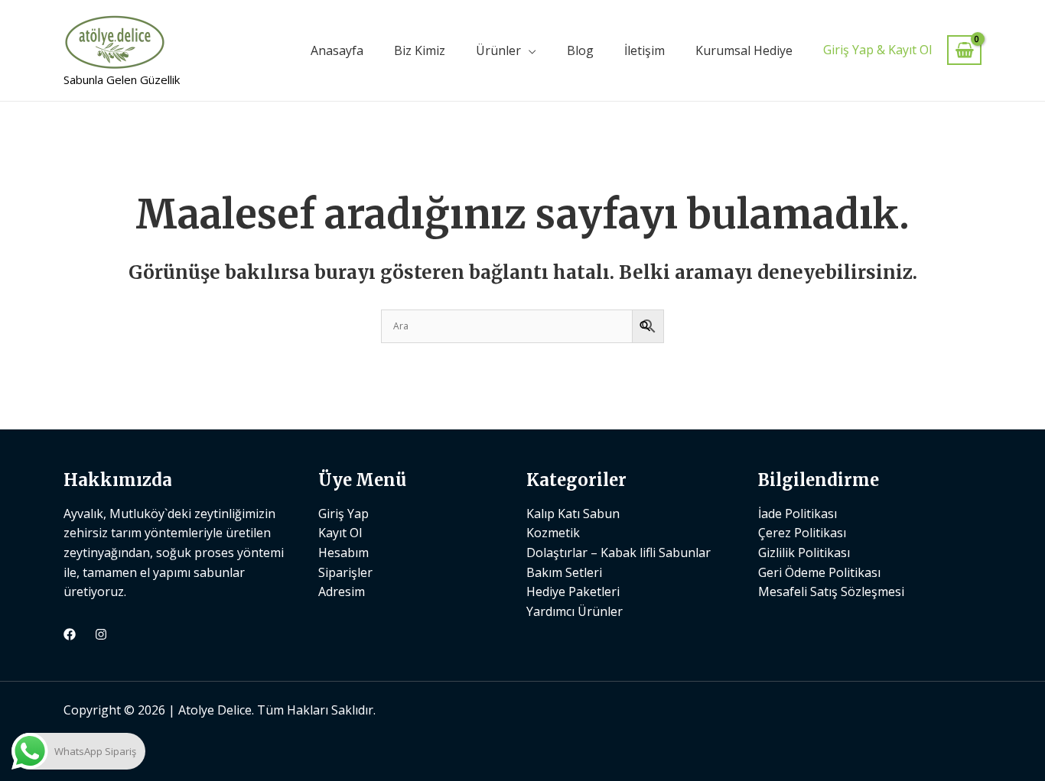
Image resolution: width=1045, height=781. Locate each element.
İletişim (644, 50)
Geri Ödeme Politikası (819, 572)
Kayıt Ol (340, 532)
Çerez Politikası (802, 532)
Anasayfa (337, 50)
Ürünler (498, 50)
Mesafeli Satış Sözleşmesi (831, 591)
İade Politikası (797, 513)
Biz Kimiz (419, 50)
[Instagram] (101, 634)
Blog (580, 50)
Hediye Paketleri (573, 591)
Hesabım (343, 552)
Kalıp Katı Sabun (573, 513)
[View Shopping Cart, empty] (964, 50)
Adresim (341, 591)
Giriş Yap (343, 513)
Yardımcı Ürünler (574, 611)
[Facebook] (69, 634)
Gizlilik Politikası (804, 552)
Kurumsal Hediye (744, 50)
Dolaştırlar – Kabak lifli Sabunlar (618, 552)
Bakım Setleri (564, 572)
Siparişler (345, 572)
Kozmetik (553, 532)
